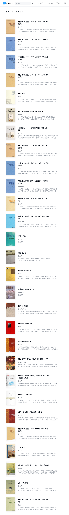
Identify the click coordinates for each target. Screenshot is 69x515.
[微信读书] (9, 3)
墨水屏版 (51, 3)
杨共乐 (20, 27)
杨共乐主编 (21, 186)
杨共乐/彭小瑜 (22, 309)
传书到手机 (41, 3)
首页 (33, 3)
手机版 (58, 3)
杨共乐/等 (21, 292)
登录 (64, 3)
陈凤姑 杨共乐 (22, 362)
